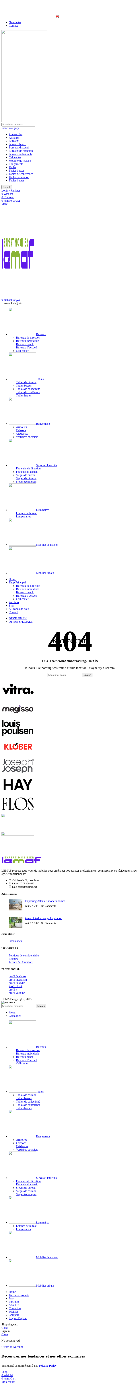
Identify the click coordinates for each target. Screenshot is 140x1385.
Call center (15, 157)
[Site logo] (24, 120)
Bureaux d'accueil (19, 147)
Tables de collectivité (28, 388)
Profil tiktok (15, 986)
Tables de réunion (19, 177)
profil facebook (17, 976)
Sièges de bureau (26, 475)
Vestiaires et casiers (27, 436)
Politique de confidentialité (24, 955)
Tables (12, 167)
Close (4, 1327)
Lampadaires (23, 516)
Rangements (16, 164)
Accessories (15, 134)
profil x (13, 989)
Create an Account (12, 1346)
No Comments (48, 905)
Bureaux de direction (21, 150)
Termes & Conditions (21, 962)
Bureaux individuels (20, 154)
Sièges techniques (26, 481)
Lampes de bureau (26, 513)
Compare (14, 1314)
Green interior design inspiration (43, 918)
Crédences (22, 433)
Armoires (14, 137)
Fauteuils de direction (28, 468)
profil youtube (17, 992)
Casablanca (15, 941)
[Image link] (21, 864)
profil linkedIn (17, 982)
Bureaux (14, 140)
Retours (13, 958)
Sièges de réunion (26, 478)
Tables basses (16, 170)
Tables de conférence (21, 173)
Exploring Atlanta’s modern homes (45, 901)
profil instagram (18, 979)
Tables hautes (16, 180)
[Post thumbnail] (15, 905)
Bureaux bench (17, 144)
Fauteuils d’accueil (27, 471)
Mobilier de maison (20, 160)
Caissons (21, 430)
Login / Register (18, 1318)
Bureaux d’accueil (26, 347)
